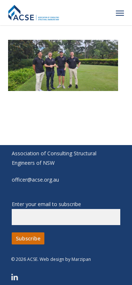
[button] (120, 12)
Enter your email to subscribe (46, 204)
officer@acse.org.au (35, 179)
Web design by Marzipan (65, 259)
